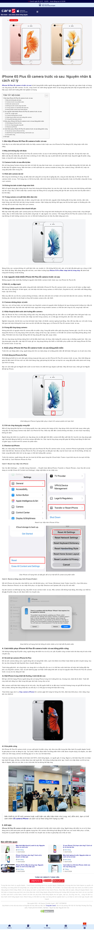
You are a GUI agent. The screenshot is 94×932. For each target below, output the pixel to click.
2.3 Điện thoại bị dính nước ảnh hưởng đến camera (18, 117)
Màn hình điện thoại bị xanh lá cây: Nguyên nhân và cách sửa (30, 846)
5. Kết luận (6, 136)
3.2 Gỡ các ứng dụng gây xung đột (14, 125)
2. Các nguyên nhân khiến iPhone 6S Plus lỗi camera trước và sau (22, 111)
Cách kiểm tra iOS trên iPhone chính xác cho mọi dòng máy (76, 865)
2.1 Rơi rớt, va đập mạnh (11, 113)
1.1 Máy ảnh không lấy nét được (13, 100)
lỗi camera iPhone (20, 819)
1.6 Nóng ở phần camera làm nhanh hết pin (16, 109)
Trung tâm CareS (51, 905)
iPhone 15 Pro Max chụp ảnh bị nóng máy (65, 270)
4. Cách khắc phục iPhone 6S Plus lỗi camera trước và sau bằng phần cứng (25, 129)
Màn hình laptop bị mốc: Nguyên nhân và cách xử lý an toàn (77, 856)
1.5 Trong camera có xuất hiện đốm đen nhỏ (16, 107)
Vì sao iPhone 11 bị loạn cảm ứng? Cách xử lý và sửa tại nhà (77, 846)
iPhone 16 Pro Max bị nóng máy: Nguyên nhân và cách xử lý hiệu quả (29, 865)
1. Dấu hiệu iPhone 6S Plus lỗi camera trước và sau (18, 98)
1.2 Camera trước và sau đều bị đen (14, 102)
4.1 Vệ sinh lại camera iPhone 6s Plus (15, 131)
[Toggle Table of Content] (45, 95)
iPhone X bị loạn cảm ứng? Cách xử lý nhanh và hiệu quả (29, 856)
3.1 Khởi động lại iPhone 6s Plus (13, 123)
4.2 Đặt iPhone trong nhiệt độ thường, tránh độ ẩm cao (19, 132)
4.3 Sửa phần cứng (10, 134)
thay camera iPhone (26, 692)
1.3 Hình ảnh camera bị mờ (12, 104)
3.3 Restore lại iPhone (11, 127)
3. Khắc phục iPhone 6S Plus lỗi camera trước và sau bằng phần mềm (23, 121)
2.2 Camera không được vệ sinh (13, 115)
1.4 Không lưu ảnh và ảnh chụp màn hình (15, 105)
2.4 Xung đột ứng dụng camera (13, 119)
